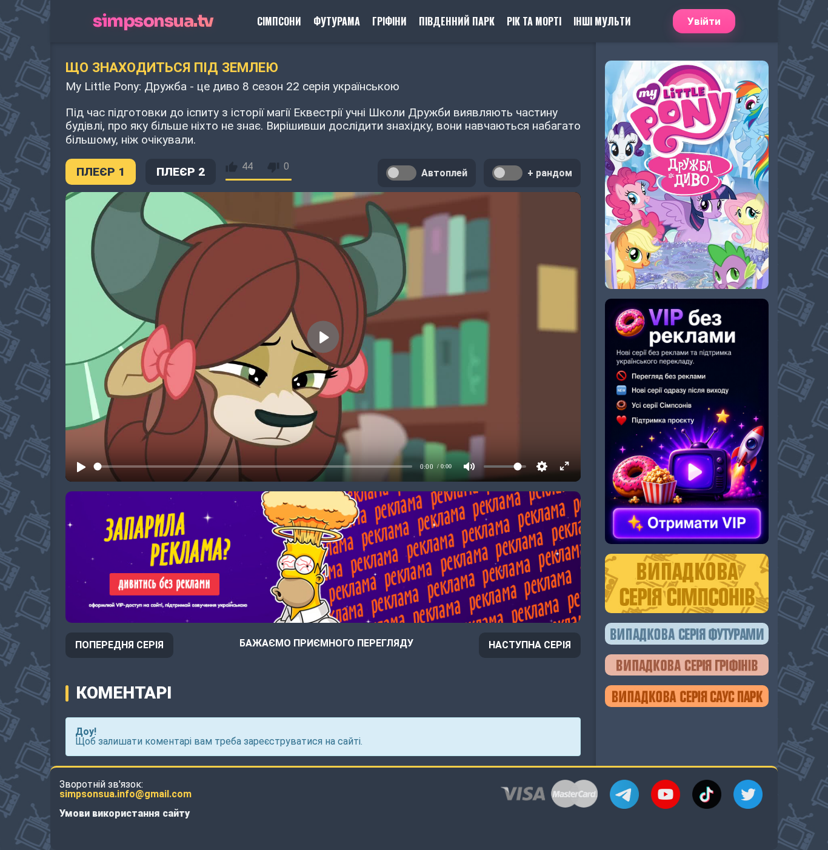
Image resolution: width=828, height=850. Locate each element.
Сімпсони (279, 21)
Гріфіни (389, 21)
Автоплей (444, 173)
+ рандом (549, 173)
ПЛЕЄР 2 (180, 172)
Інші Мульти (602, 21)
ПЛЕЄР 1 (100, 172)
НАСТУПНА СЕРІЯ (530, 645)
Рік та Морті (534, 21)
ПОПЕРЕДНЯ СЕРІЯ (119, 645)
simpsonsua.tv (153, 21)
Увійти (704, 21)
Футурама (336, 21)
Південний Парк (457, 21)
